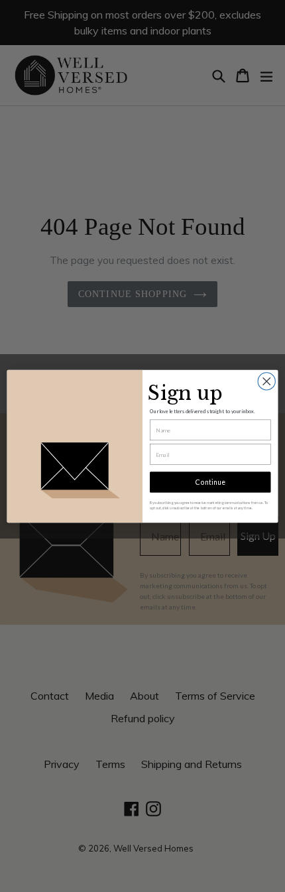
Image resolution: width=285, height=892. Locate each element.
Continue (210, 482)
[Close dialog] (266, 380)
